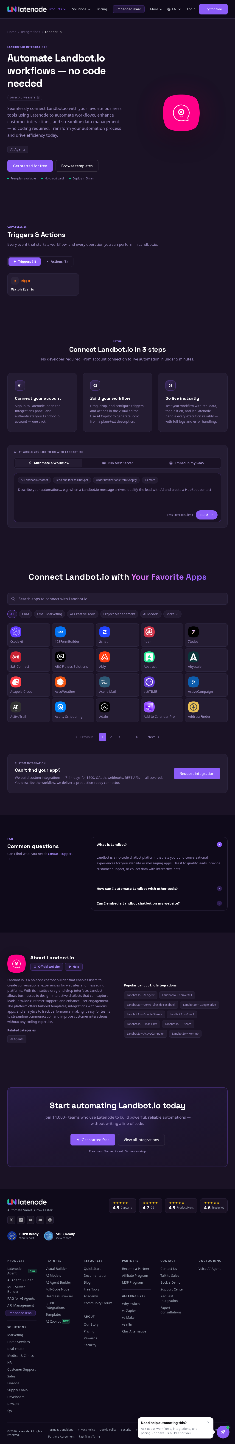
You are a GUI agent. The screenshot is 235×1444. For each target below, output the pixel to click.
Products (55, 9)
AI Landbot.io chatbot (34, 480)
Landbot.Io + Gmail (182, 1014)
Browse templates (77, 165)
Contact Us (168, 1268)
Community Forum (98, 1303)
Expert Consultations (171, 1309)
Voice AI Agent (210, 1268)
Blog (87, 1282)
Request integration (197, 773)
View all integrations (141, 1139)
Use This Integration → (43, 284)
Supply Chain (17, 1390)
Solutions (79, 9)
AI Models (151, 614)
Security (90, 1345)
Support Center (172, 1289)
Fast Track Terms (90, 1436)
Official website (49, 967)
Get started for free (30, 165)
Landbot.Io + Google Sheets (144, 1014)
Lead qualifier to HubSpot (72, 480)
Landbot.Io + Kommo (185, 1034)
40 (137, 737)
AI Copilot (57, 1321)
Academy (91, 1296)
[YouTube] (30, 1220)
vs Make (128, 1317)
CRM (25, 614)
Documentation (95, 1275)
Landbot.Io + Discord (178, 1024)
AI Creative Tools (82, 614)
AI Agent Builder (20, 1280)
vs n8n (127, 1324)
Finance (13, 1383)
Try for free (213, 9)
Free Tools (91, 1289)
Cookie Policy (108, 1430)
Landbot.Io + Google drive (199, 1005)
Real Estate (15, 1348)
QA (9, 1410)
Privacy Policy (86, 1430)
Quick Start (92, 1268)
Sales (11, 1376)
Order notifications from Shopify (116, 480)
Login (191, 9)
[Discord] (40, 1220)
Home (11, 32)
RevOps (13, 1404)
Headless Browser (59, 1296)
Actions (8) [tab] (59, 261)
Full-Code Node (57, 1289)
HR (9, 1362)
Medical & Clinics (20, 1355)
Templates (54, 1314)
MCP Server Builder (16, 1289)
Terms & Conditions (60, 1430)
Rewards (90, 1338)
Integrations (30, 32)
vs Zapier (129, 1310)
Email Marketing (49, 614)
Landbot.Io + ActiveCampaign (145, 1034)
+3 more (150, 480)
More (154, 9)
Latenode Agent (21, 1270)
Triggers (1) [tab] (27, 261)
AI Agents (17, 149)
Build (204, 515)
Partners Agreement (61, 1436)
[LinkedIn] (21, 1220)
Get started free (95, 1139)
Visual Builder (56, 1268)
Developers (16, 1397)
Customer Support (21, 1369)
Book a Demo (170, 1282)
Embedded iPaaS (129, 9)
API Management (20, 1305)
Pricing (101, 9)
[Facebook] (50, 1220)
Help (76, 967)
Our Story (91, 1324)
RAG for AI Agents (21, 1298)
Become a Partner (135, 1268)
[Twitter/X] (11, 1220)
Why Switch (131, 1304)
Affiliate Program (135, 1275)
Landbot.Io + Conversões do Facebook (151, 1005)
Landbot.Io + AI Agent (140, 995)
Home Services (18, 1342)
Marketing (15, 1335)
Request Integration (169, 1298)
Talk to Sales (169, 1275)
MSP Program (132, 1282)
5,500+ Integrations (55, 1305)
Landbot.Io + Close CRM (142, 1024)
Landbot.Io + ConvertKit (177, 995)
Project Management (119, 614)
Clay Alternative (134, 1331)
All (12, 614)
